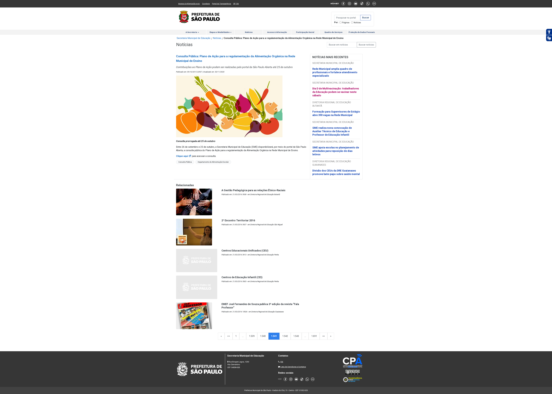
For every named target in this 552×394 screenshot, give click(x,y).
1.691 (314, 336)
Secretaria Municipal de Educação (193, 38)
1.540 (263, 336)
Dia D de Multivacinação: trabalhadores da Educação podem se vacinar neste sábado (335, 92)
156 (281, 362)
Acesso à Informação (277, 32)
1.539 (252, 336)
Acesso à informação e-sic (189, 4)
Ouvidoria (206, 4)
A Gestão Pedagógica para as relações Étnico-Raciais (253, 190)
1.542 (285, 336)
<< (228, 336)
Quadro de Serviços (333, 32)
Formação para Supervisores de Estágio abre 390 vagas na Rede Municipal (336, 113)
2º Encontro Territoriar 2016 (238, 220)
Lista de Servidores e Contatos (293, 367)
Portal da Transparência (221, 4)
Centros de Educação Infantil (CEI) (242, 277)
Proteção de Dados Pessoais (362, 32)
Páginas (345, 22)
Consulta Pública (185, 162)
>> (323, 336)
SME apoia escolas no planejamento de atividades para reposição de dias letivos (335, 151)
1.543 (296, 336)
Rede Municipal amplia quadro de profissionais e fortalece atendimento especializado (334, 72)
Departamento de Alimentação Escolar (213, 162)
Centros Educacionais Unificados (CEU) (245, 250)
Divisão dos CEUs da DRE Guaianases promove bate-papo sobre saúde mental (336, 172)
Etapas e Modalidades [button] (220, 32)
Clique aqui (183, 156)
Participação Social (305, 32)
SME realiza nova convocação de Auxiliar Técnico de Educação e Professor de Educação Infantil (332, 131)
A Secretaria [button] (192, 32)
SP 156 (236, 4)
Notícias (357, 22)
